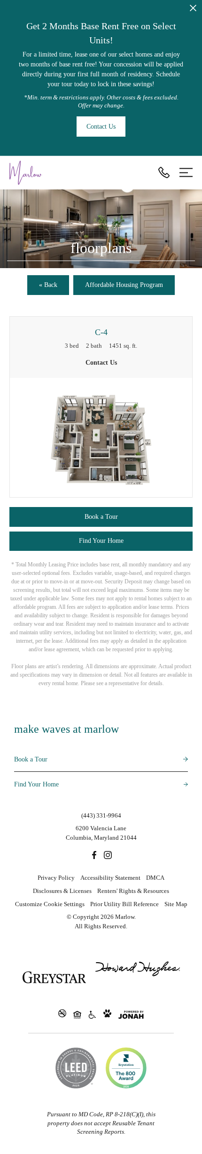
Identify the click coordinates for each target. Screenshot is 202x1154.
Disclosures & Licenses (62, 890)
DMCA (155, 877)
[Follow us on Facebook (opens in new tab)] (94, 854)
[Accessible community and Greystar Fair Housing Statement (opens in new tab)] (92, 1014)
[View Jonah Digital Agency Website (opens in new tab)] (131, 1015)
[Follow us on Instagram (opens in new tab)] (108, 854)
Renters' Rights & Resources (133, 890)
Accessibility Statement (110, 877)
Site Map (175, 904)
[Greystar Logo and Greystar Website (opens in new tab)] (54, 977)
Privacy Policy (56, 877)
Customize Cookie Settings (50, 904)
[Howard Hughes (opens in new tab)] (137, 977)
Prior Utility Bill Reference (124, 904)
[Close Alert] (193, 9)
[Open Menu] (186, 172)
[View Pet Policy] (107, 1014)
